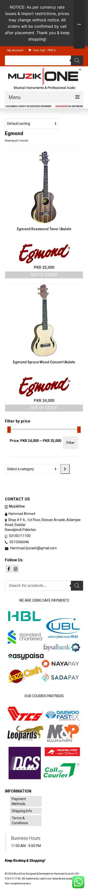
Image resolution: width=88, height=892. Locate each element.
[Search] (77, 60)
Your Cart (43, 50)
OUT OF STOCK (44, 274)
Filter (70, 443)
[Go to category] (65, 469)
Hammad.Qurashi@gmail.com (33, 548)
